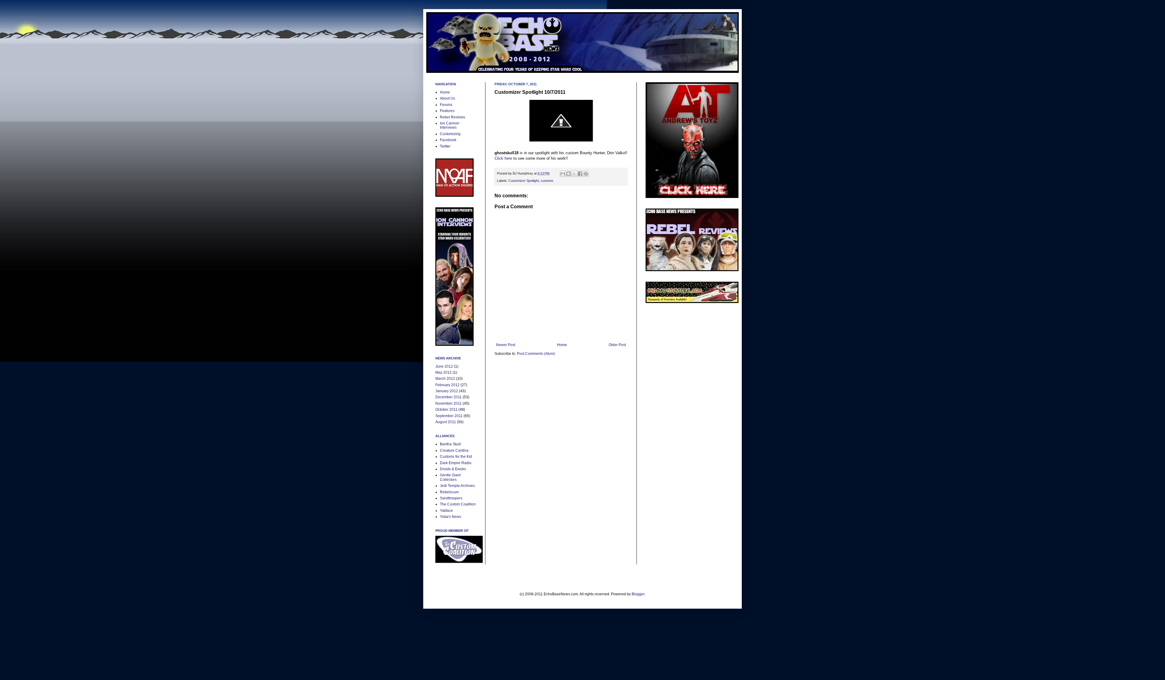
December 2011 (448, 397)
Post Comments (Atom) (536, 354)
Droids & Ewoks (453, 469)
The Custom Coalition (458, 504)
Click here (503, 158)
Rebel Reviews (452, 117)
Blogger (638, 594)
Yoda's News (450, 517)
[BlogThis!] (569, 174)
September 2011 (449, 416)
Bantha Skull (450, 444)
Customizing (450, 134)
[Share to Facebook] (580, 174)
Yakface (446, 510)
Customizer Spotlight (523, 180)
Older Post (617, 345)
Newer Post (505, 345)
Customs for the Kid (456, 456)
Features (447, 111)
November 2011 (448, 403)
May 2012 (443, 372)
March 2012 (445, 378)
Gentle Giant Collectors (450, 477)
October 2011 (446, 409)
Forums (446, 105)
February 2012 (447, 385)
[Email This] (563, 174)
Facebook (448, 140)
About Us (447, 98)
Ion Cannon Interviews (449, 125)
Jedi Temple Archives (457, 486)
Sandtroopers (451, 498)
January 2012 (446, 391)
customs (547, 180)
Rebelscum (449, 492)
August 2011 (445, 422)
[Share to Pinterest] (586, 174)
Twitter (445, 146)
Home (562, 345)
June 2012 (444, 366)
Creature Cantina (454, 450)
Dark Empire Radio (455, 463)
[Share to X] (574, 174)
